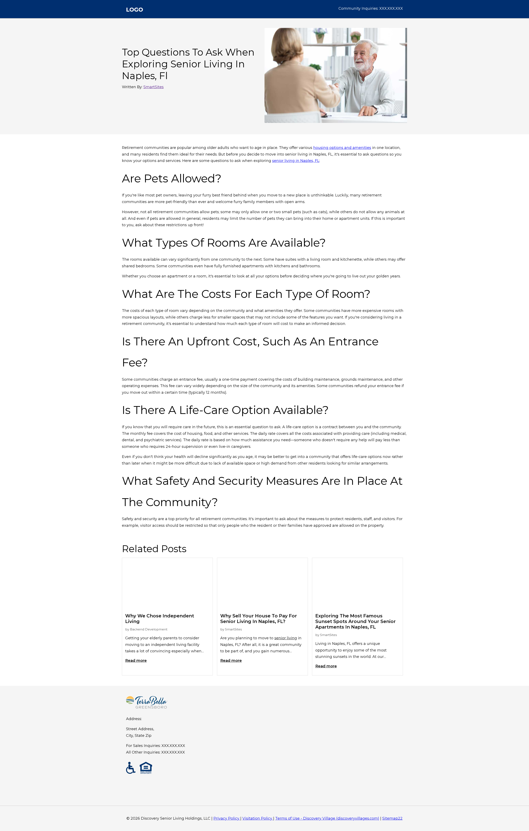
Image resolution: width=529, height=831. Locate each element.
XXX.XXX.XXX (391, 8)
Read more (136, 660)
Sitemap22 (392, 818)
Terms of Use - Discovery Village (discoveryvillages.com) (327, 818)
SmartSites (153, 87)
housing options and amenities (342, 147)
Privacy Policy (226, 818)
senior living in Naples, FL (295, 160)
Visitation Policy (257, 818)
